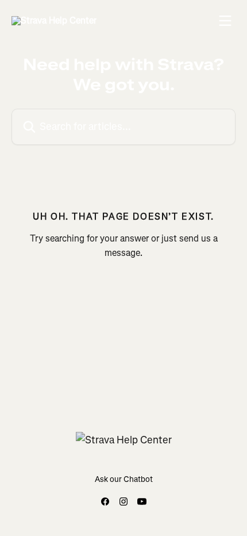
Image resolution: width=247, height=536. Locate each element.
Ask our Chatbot (124, 479)
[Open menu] (225, 21)
